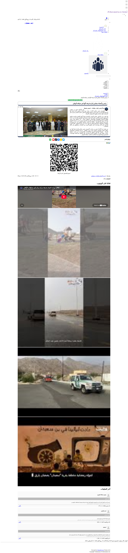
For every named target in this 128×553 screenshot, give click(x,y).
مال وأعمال (85, 50)
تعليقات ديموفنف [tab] (95, 176)
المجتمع (86, 73)
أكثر (19, 506)
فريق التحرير (102, 176)
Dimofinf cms (100, 550)
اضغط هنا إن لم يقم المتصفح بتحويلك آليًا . (117, 11)
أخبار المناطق (102, 28)
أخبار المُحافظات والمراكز (99, 30)
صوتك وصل (100, 54)
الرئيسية (101, 27)
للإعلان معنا (104, 32)
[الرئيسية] (106, 18)
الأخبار (105, 94)
